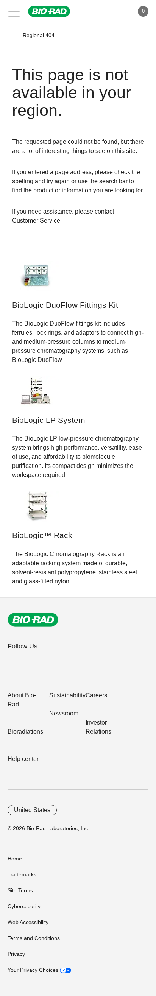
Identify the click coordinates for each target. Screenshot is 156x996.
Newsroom (63, 713)
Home (15, 859)
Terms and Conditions (34, 938)
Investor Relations (98, 727)
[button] (12, 35)
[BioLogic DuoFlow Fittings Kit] (35, 280)
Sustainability (67, 695)
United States (32, 810)
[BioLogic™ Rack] (35, 510)
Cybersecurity (24, 906)
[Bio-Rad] (33, 620)
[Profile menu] (117, 11)
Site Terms (20, 890)
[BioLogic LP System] (35, 395)
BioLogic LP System (48, 420)
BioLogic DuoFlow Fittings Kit (65, 305)
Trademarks (22, 874)
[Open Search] (101, 11)
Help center (23, 759)
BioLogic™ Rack (42, 535)
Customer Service (36, 220)
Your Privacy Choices (34, 970)
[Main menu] (14, 11)
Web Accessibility (28, 922)
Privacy (16, 954)
